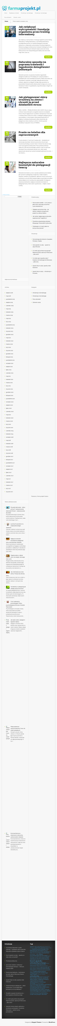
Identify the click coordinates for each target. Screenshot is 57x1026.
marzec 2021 (9, 382)
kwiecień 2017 (9, 482)
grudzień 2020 (9, 392)
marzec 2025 (9, 315)
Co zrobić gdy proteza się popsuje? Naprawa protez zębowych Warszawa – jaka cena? (42, 252)
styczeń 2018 (9, 453)
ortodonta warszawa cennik (44, 976)
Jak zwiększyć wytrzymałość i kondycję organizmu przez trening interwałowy (34, 30)
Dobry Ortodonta (42, 953)
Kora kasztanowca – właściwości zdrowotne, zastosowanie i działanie (17, 835)
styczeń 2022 (9, 350)
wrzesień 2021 (9, 363)
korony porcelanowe (44, 959)
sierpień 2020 (9, 405)
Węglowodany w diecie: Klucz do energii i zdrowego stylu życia (15, 557)
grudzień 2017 (9, 456)
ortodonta (34, 976)
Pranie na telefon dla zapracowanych (32, 133)
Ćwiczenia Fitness (43, 992)
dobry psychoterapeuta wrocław (39, 955)
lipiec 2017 (8, 472)
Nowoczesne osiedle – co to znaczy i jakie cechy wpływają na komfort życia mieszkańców (42, 204)
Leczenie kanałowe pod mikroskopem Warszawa (38, 965)
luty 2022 (8, 347)
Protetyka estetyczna (11, 961)
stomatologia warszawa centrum (39, 989)
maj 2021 (8, 376)
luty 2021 (8, 386)
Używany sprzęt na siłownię (35, 992)
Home (5, 13)
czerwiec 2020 (10, 411)
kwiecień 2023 (9, 328)
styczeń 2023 (9, 331)
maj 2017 (8, 479)
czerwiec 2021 (9, 373)
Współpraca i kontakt (14, 13)
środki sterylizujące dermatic (38, 994)
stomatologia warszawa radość (40, 991)
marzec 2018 (9, 446)
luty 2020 (8, 424)
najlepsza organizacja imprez (42, 966)
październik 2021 (10, 360)
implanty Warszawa (42, 957)
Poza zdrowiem (7, 17)
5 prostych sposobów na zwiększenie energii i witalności (14, 525)
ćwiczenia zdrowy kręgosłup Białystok (39, 993)
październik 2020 (10, 398)
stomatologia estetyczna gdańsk (37, 988)
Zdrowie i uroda (17, 17)
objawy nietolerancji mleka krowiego (41, 968)
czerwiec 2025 (9, 305)
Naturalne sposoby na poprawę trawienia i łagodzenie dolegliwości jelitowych (34, 65)
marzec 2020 (9, 421)
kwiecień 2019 (9, 434)
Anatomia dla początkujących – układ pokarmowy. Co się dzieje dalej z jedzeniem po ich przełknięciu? (15, 987)
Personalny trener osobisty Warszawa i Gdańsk (39, 978)
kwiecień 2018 (9, 443)
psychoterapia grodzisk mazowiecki (40, 984)
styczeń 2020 (9, 427)
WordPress (52, 1022)
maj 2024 (8, 318)
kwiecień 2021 (9, 379)
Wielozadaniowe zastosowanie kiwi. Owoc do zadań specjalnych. (18, 728)
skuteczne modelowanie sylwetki (38, 985)
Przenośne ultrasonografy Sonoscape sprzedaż (38, 982)
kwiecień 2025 (9, 312)
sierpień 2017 (9, 469)
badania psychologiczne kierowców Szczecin (39, 949)
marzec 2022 (9, 344)
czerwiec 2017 (9, 475)
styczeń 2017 (9, 491)
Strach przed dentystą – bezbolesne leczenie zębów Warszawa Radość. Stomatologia (15, 974)
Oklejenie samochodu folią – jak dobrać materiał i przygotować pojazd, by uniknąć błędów (41, 211)
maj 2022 (8, 337)
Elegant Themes (36, 1022)
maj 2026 (8, 296)
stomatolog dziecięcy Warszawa (39, 987)
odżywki (32, 970)
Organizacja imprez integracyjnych (38, 972)
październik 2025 (10, 299)
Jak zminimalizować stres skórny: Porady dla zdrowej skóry (15, 573)
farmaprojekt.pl (28, 37)
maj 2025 (8, 308)
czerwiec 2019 (9, 430)
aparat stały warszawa (40, 947)
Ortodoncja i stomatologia (27, 13)
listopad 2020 (9, 395)
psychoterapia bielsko (39, 983)
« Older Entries (6, 194)
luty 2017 (8, 488)
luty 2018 (8, 450)
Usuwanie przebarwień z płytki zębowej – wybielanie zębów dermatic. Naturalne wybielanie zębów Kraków (16, 949)
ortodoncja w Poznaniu (41, 974)
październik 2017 (10, 463)
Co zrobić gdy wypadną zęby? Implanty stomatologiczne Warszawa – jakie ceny (42, 260)
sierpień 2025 (9, 302)
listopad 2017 (9, 459)
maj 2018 (8, 440)
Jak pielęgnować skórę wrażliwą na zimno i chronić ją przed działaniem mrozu (33, 101)
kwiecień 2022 (9, 341)
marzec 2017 (9, 485)
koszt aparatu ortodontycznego (38, 962)
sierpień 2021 (9, 366)
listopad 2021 (9, 357)
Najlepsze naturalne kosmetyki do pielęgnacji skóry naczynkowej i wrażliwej (14, 540)
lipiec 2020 (9, 408)
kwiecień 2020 (9, 418)
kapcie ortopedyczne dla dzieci (39, 957)
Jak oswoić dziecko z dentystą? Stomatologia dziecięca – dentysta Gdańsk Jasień (15, 966)
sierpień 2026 (9, 292)
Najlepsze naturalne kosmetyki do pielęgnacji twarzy (34, 165)
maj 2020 (8, 414)
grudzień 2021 (9, 353)
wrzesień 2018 (9, 437)
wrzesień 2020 (9, 402)
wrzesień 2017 (9, 466)
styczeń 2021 (9, 389)
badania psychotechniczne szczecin (39, 951)
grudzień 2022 (9, 334)
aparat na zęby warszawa (36, 946)
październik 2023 (10, 325)
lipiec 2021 (8, 369)
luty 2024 (8, 321)
